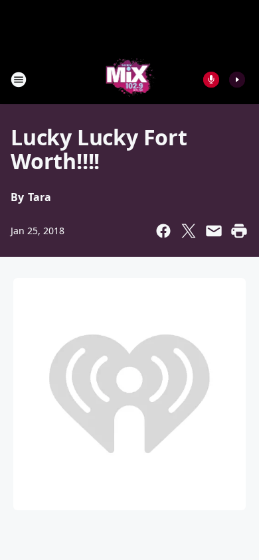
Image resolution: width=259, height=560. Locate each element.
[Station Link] (130, 79)
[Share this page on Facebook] (163, 231)
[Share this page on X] (188, 231)
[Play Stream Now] (237, 80)
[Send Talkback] (211, 80)
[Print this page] (239, 231)
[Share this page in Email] (214, 231)
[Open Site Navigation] (19, 80)
